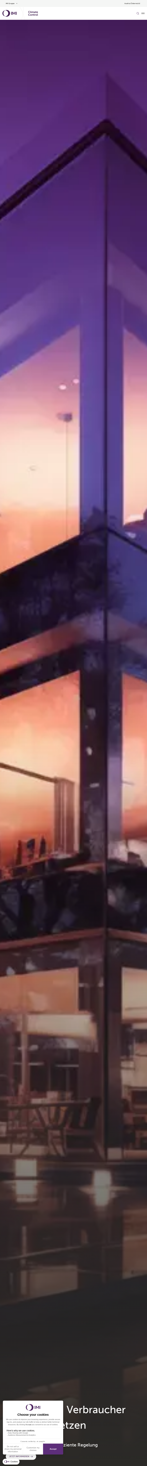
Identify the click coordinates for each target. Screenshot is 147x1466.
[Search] (138, 13)
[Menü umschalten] (143, 13)
